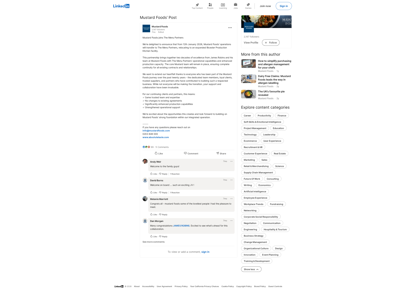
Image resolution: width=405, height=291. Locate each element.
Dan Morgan (156, 221)
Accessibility (148, 286)
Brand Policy (260, 286)
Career (247, 115)
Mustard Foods (160, 26)
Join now (265, 6)
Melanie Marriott (159, 199)
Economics (265, 185)
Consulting (273, 178)
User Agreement (164, 286)
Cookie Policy (227, 286)
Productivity (264, 115)
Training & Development (257, 261)
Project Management (255, 128)
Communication (271, 223)
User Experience (272, 140)
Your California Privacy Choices (204, 286)
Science (279, 166)
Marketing (249, 159)
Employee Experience (255, 197)
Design (279, 248)
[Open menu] (230, 28)
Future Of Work (252, 178)
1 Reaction (175, 174)
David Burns (156, 180)
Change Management (255, 242)
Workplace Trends (253, 204)
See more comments (154, 241)
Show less (249, 269)
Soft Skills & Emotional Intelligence (262, 122)
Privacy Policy (181, 286)
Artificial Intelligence (255, 191)
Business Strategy (253, 235)
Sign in (284, 6)
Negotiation (250, 223)
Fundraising (276, 204)
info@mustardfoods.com (156, 130)
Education (278, 128)
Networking (250, 210)
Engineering (250, 229)
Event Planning (270, 254)
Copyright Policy (244, 286)
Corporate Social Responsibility (261, 216)
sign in (205, 251)
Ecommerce (250, 140)
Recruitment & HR (253, 147)
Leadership (269, 134)
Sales (264, 159)
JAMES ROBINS (181, 225)
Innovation (249, 254)
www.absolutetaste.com (156, 137)
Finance (282, 115)
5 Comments (162, 147)
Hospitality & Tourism (275, 229)
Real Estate (280, 153)
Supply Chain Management (258, 172)
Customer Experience (255, 153)
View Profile (251, 42)
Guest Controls (275, 286)
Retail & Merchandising (256, 166)
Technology (250, 134)
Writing (248, 185)
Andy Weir (155, 161)
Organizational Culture (256, 248)
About (137, 286)
